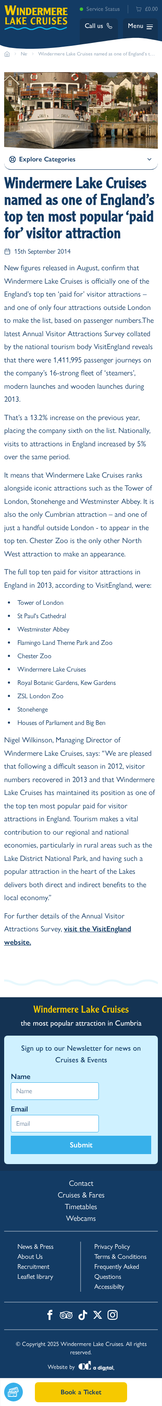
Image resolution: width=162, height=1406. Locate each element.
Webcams (81, 1218)
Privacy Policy (112, 1246)
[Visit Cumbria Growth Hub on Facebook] (50, 1316)
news (24, 54)
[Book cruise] (19, 1392)
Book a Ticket (81, 1392)
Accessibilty (109, 1286)
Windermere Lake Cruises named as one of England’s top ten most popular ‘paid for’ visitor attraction (96, 54)
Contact (81, 1183)
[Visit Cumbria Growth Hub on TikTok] (83, 1316)
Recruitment (33, 1266)
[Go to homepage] (7, 54)
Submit (81, 1144)
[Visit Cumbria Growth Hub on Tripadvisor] (66, 1316)
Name (20, 1076)
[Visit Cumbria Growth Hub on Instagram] (113, 1316)
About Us (30, 1256)
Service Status (103, 9)
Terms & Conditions (120, 1256)
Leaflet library (35, 1276)
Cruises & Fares (81, 1195)
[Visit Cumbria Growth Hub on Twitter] (98, 1316)
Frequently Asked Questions (116, 1271)
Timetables (81, 1206)
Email (19, 1109)
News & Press (35, 1246)
